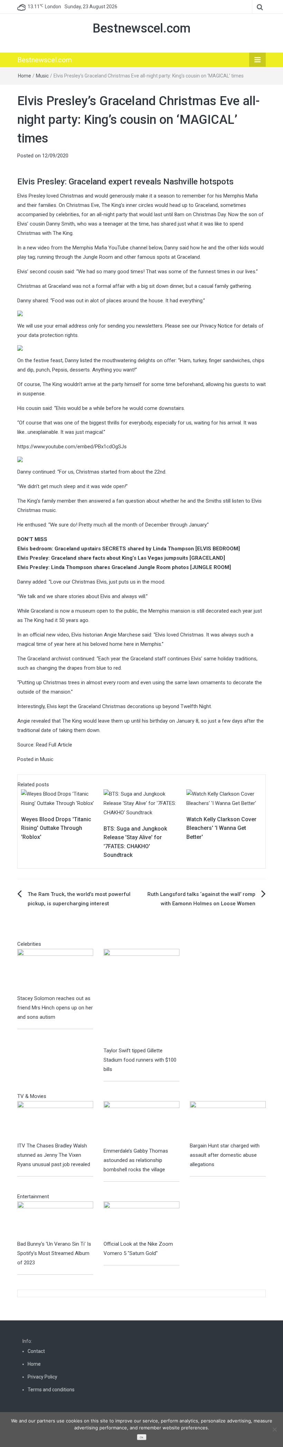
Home (24, 76)
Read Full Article (54, 745)
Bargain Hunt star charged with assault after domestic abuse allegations (225, 1155)
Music (42, 76)
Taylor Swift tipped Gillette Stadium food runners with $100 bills (140, 1059)
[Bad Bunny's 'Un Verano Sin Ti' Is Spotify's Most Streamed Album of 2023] (55, 1220)
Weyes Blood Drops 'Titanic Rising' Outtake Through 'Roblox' (56, 828)
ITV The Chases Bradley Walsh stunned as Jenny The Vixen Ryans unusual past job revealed (53, 1155)
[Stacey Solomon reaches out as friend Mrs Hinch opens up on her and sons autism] (55, 971)
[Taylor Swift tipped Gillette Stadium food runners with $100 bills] (141, 997)
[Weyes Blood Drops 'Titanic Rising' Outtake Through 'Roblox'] (59, 798)
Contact (36, 1351)
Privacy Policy (42, 1377)
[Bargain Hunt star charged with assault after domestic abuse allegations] (228, 1121)
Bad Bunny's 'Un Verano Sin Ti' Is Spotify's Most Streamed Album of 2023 (54, 1253)
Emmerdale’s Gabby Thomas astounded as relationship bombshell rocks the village (136, 1160)
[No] (274, 1429)
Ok (141, 1437)
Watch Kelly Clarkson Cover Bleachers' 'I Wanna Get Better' (221, 828)
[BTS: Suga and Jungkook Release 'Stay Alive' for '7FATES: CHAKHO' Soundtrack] (141, 803)
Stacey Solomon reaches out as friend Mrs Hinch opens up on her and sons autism (55, 1007)
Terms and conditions (51, 1389)
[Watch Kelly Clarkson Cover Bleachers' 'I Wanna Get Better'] (224, 798)
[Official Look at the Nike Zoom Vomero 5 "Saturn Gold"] (141, 1220)
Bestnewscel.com (141, 28)
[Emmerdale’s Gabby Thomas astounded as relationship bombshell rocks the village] (141, 1123)
